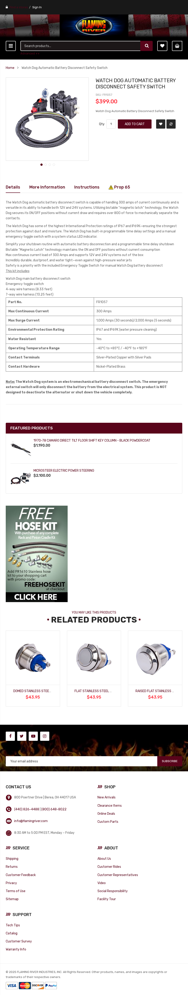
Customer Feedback (21, 875)
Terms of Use (15, 891)
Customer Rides (109, 866)
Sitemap (12, 899)
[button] (41, 164)
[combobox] (81, 46)
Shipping (12, 858)
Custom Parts (107, 821)
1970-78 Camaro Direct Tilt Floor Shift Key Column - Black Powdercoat (91, 440)
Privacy (11, 883)
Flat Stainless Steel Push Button (103, 691)
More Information (47, 187)
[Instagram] (44, 736)
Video (101, 883)
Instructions (87, 187)
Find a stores (19, 7)
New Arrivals (106, 797)
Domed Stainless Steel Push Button (43, 691)
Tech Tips (13, 925)
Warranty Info (16, 949)
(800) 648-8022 (53, 809)
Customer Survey (19, 941)
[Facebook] (10, 736)
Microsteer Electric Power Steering (63, 470)
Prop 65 (121, 187)
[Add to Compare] (171, 124)
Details (13, 187)
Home (10, 68)
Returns (12, 866)
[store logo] (94, 25)
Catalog (11, 933)
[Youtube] (33, 736)
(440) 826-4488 (26, 809)
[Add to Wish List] (160, 124)
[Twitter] (21, 736)
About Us (104, 858)
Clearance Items (109, 805)
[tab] (13, 187)
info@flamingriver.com (31, 821)
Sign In (37, 7)
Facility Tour (106, 899)
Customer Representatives (117, 875)
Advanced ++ (30, 53)
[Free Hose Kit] (37, 553)
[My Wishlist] (162, 46)
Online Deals (106, 813)
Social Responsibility (112, 891)
